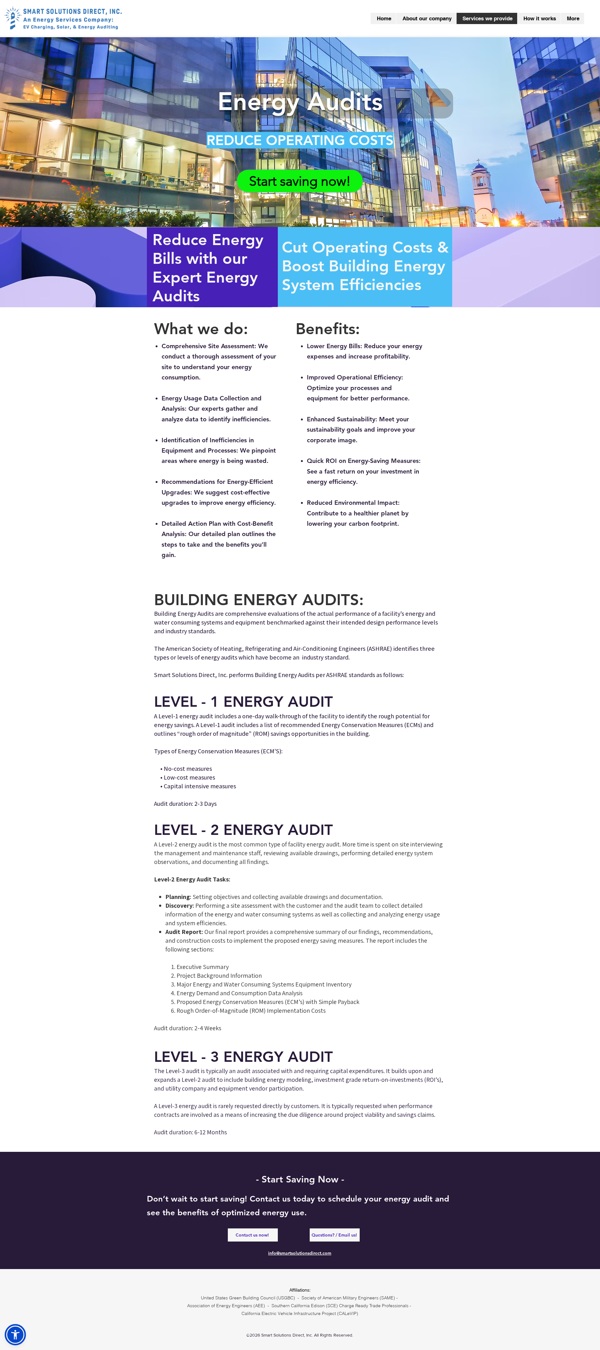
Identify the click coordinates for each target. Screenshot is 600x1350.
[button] (15, 1335)
